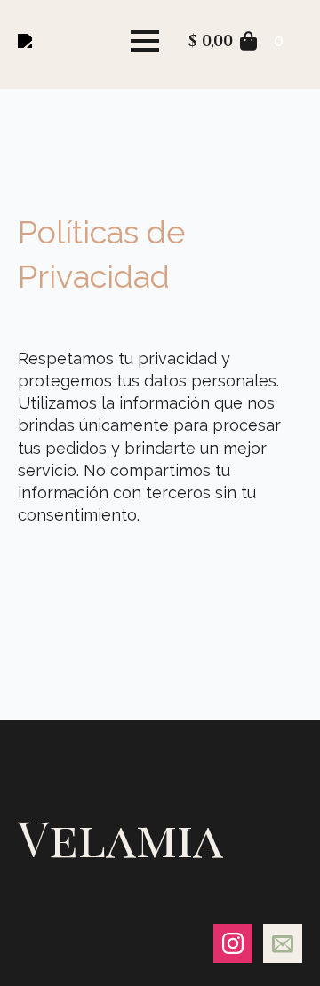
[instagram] (232, 943)
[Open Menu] (145, 41)
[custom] (282, 943)
